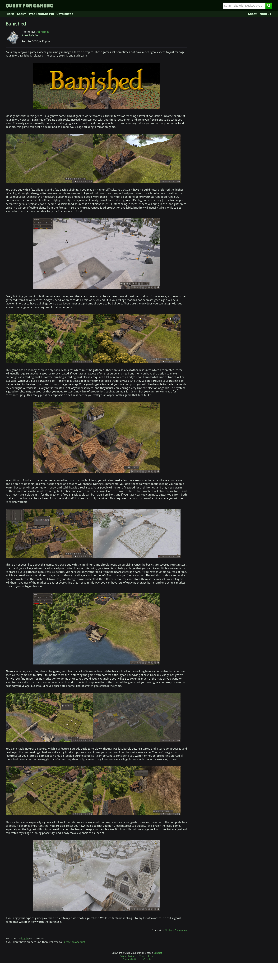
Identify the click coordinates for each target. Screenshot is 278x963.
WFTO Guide (64, 14)
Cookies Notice (130, 959)
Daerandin (42, 32)
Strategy (169, 930)
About (21, 14)
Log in (253, 14)
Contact (158, 952)
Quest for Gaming (29, 5)
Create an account (74, 942)
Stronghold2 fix (41, 14)
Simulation (181, 930)
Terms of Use (146, 956)
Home (10, 14)
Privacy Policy (127, 956)
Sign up (265, 14)
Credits (147, 959)
